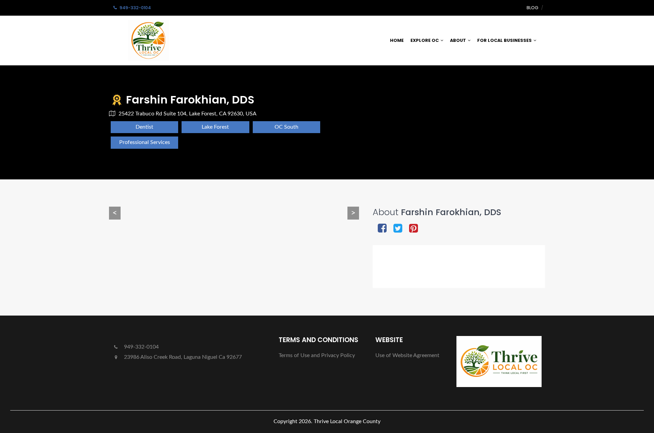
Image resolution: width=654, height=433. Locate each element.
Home (397, 40)
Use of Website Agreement (407, 355)
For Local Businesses (504, 40)
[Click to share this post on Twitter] (397, 229)
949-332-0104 (141, 347)
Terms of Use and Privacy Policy (317, 355)
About (458, 40)
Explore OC (424, 40)
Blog (532, 8)
